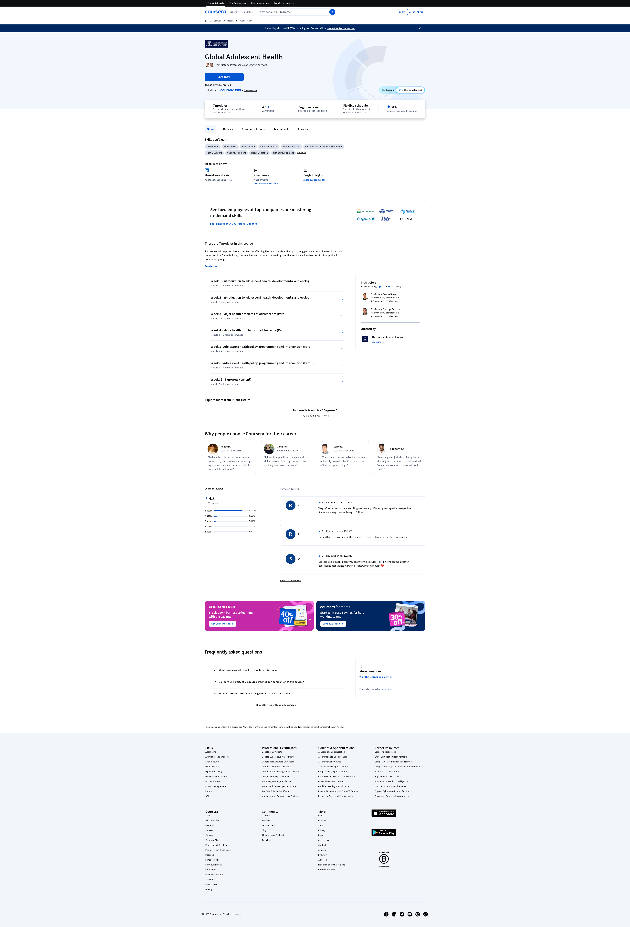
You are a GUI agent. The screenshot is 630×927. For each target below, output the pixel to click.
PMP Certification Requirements (390, 786)
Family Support (214, 153)
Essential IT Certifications (387, 771)
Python (208, 791)
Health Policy (230, 146)
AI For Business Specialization (332, 757)
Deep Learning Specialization (332, 771)
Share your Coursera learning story (392, 796)
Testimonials (281, 129)
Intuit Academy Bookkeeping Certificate (281, 796)
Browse (217, 20)
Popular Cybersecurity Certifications (392, 791)
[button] (248, 12)
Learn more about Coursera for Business (233, 224)
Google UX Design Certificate (276, 776)
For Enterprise (212, 860)
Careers (209, 830)
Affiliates (322, 860)
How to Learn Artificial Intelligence (391, 781)
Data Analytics (212, 766)
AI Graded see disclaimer (266, 183)
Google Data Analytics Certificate (278, 761)
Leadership (210, 825)
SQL (207, 796)
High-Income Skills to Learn (388, 776)
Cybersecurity (212, 761)
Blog (264, 830)
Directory (322, 855)
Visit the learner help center (375, 677)
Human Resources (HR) (216, 776)
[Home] (206, 21)
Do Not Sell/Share (327, 869)
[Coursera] (215, 12)
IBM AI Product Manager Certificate (279, 786)
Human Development (283, 153)
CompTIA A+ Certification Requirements (394, 761)
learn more (387, 689)
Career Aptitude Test (385, 752)
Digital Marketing (213, 771)
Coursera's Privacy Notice (330, 727)
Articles (322, 850)
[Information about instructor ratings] (379, 286)
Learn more (250, 90)
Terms (321, 825)
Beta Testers (268, 825)
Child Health (212, 146)
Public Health (246, 20)
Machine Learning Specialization (333, 786)
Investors (323, 820)
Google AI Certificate (272, 752)
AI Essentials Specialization (331, 752)
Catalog (209, 835)
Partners (266, 820)
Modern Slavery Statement (331, 864)
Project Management (215, 786)
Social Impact (212, 879)
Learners (266, 815)
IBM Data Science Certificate (276, 791)
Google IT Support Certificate (276, 766)
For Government (213, 864)
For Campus (211, 869)
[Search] (332, 12)
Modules (228, 129)
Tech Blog (267, 840)
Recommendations (253, 129)
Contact (322, 845)
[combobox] (289, 12)
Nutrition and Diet (291, 146)
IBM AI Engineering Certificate (276, 781)
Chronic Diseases (268, 146)
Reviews (303, 129)
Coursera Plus (212, 840)
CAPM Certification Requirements (391, 757)
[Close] (420, 28)
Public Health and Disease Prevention (323, 146)
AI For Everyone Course (329, 761)
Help (320, 835)
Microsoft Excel (212, 781)
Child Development (236, 153)
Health (230, 20)
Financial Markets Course (330, 781)
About (210, 129)
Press (321, 815)
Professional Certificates (217, 845)
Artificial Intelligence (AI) (217, 757)
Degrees (209, 855)
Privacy (322, 830)
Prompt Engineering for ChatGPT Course (338, 791)
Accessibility (324, 840)
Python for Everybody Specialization (336, 796)
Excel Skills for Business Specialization (337, 776)
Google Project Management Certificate (281, 771)
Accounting (210, 752)
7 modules (220, 105)
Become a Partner (214, 874)
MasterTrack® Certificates (218, 850)
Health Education (259, 153)
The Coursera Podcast (273, 835)
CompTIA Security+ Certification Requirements (397, 766)
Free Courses (212, 884)
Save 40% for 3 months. (341, 28)
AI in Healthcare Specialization (333, 766)
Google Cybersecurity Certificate (278, 757)
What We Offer (212, 820)
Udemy (208, 889)
